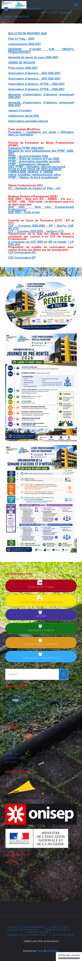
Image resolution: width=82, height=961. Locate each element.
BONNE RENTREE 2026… (19, 697)
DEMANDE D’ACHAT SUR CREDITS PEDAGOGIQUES (41, 51)
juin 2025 (10, 762)
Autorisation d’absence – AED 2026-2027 (34, 73)
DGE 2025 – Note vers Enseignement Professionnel (41, 208)
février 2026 (12, 754)
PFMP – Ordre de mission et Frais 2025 (33, 158)
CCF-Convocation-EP (22, 257)
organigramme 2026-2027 (24, 44)
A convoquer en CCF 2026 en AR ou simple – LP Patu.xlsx (41, 243)
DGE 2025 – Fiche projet (24, 212)
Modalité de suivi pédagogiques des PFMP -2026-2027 (41, 152)
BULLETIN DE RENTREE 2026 (27, 33)
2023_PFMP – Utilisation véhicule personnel (36, 166)
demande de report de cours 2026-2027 (33, 57)
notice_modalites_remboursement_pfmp (34, 174)
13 (41, 872)
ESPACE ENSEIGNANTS (23, 929)
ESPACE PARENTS (57, 929)
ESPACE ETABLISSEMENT (26, 927)
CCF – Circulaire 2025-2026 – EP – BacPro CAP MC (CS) (41, 227)
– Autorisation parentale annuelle (38, 161)
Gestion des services (69, 955)
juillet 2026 (12, 738)
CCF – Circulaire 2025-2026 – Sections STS (36, 231)
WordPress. (52, 951)
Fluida (40, 951)
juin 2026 (10, 742)
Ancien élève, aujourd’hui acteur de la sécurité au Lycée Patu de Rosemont (40, 716)
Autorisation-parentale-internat (28, 121)
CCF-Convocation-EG (22, 252)
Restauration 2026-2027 (19, 693)
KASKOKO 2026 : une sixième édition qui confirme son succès (38, 709)
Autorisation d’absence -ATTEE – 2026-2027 (36, 84)
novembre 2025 (15, 758)
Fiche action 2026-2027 (23, 67)
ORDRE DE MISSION (21, 62)
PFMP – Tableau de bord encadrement (33, 177)
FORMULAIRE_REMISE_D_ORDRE (30, 172)
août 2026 (11, 734)
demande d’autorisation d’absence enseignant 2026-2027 (41, 96)
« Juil (8, 886)
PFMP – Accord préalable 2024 (28, 156)
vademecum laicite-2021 (23, 115)
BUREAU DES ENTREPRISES (27, 935)
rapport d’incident (20, 110)
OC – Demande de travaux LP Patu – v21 (34, 188)
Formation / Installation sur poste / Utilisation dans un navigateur (41, 133)
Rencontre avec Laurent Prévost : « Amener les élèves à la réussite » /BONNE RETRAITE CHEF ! (41, 703)
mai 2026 (10, 746)
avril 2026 (11, 750)
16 (71, 872)
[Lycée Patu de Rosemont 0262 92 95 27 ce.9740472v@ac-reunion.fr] (14, 4)
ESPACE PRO (59, 927)
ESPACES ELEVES (38, 932)
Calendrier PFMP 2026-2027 (26, 148)
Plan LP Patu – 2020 (21, 38)
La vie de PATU (63, 935)
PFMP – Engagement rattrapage (28, 164)
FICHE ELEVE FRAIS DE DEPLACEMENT (35, 169)
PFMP (12, 161)
